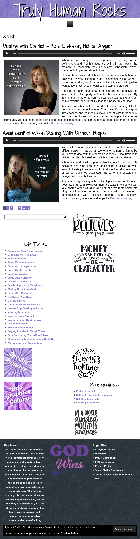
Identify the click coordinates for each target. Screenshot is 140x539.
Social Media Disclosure (109, 470)
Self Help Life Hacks (88, 402)
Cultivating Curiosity (20, 277)
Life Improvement (18, 323)
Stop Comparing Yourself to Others (28, 335)
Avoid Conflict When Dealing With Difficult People (54, 133)
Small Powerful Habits (20, 327)
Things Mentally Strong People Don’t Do (31, 339)
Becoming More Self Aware (23, 254)
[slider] (131, 53)
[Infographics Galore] (36, 396)
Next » (26, 208)
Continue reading (64, 123)
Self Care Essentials (87, 399)
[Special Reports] (36, 362)
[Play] (7, 53)
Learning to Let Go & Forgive (24, 320)
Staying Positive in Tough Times (26, 331)
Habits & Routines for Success (94, 395)
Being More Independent (22, 262)
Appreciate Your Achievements (25, 251)
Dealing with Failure (19, 281)
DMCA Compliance (106, 457)
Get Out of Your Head (20, 297)
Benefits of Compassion (22, 266)
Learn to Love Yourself (21, 316)
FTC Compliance (104, 462)
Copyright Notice (105, 449)
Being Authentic (17, 258)
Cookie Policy (70, 533)
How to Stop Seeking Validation (26, 308)
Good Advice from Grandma (24, 304)
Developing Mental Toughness (25, 285)
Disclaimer (101, 453)
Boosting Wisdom (18, 274)
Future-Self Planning (20, 293)
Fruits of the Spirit (86, 391)
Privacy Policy (103, 466)
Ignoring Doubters (18, 312)
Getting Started (16, 300)
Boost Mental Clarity (19, 270)
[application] (70, 53)
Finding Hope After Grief (22, 289)
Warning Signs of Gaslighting (25, 343)
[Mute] (123, 53)
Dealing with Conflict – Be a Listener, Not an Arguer (58, 46)
